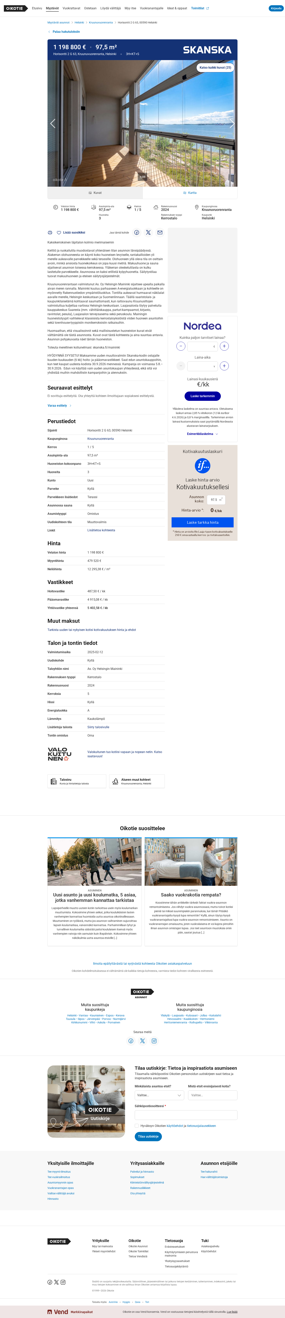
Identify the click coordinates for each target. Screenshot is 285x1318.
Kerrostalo (169, 218)
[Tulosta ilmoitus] (50, 232)
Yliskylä (165, 1015)
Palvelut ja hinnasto (142, 1171)
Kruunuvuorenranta (101, 22)
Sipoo (81, 1018)
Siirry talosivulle (98, 727)
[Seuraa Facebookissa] (131, 1041)
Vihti (92, 1022)
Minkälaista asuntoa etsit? (153, 1086)
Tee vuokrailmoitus (59, 1177)
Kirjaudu (276, 8)
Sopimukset (137, 1177)
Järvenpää (93, 1018)
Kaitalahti (215, 1015)
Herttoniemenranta (175, 1022)
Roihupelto (195, 1022)
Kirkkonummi (79, 1022)
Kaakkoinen (191, 1018)
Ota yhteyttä (137, 1193)
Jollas (203, 1015)
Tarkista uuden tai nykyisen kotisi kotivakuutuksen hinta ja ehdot (92, 630)
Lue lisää (232, 1311)
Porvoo (106, 1018)
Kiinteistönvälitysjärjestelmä (147, 1182)
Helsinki (79, 22)
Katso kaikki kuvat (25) (215, 67)
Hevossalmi (174, 1018)
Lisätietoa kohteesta (101, 530)
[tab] (95, 193)
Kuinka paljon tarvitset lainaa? (202, 338)
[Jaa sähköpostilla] (160, 232)
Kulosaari (192, 1015)
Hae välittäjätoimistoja (214, 1177)
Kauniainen (97, 1015)
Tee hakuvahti (209, 1171)
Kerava (120, 1015)
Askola (101, 1022)
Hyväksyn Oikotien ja (178, 1126)
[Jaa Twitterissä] (148, 232)
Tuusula (70, 1018)
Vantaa (83, 1015)
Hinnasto (53, 1198)
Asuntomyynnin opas (60, 1182)
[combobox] (213, 1095)
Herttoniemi (207, 1018)
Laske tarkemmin (203, 396)
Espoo (110, 1015)
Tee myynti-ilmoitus (59, 1171)
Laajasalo (178, 1015)
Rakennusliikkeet (140, 1187)
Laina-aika (203, 357)
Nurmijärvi (119, 1018)
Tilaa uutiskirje (148, 1136)
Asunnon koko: (196, 499)
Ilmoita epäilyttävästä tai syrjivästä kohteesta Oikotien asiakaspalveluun (142, 963)
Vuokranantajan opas (61, 1187)
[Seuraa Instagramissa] (154, 1041)
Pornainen (114, 1022)
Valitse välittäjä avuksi (61, 1193)
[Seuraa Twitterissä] (142, 1041)
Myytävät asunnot (59, 22)
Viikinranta (211, 1022)
